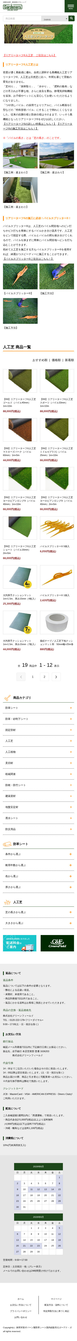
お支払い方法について (20, 1305)
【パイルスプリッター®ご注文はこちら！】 (28, 258)
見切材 (9, 763)
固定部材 (10, 730)
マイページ (56, 1299)
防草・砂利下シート (16, 718)
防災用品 (10, 829)
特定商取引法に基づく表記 (56, 1311)
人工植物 (10, 751)
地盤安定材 (11, 807)
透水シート (11, 818)
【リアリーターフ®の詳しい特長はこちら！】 (29, 123)
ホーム (21, 1299)
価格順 (56, 360)
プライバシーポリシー (20, 1311)
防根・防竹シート (15, 785)
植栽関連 (10, 774)
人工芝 (9, 740)
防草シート (11, 707)
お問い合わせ (20, 1317)
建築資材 (10, 796)
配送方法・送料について (56, 1305)
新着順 (69, 360)
